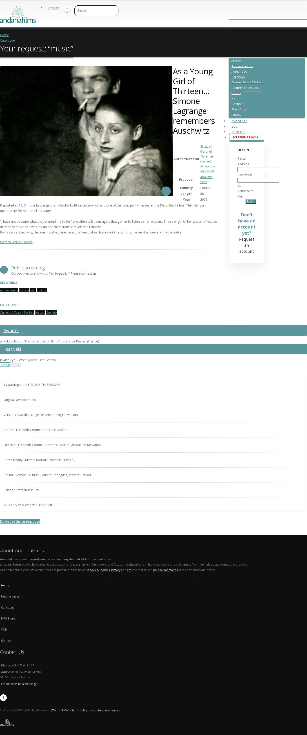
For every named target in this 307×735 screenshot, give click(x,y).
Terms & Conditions (65, 710)
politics (105, 570)
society (94, 570)
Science (236, 104)
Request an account (246, 245)
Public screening (28, 268)
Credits (16, 365)
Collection (238, 77)
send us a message (24, 684)
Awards (11, 330)
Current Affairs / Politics (247, 82)
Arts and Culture (242, 66)
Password (244, 175)
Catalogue (7, 40)
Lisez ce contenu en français (101, 710)
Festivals (12, 349)
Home (4, 35)
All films (236, 61)
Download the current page (20, 521)
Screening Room (245, 137)
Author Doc (239, 71)
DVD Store (239, 121)
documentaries (168, 570)
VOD (234, 127)
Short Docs (238, 109)
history (115, 570)
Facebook (67, 9)
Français (53, 8)
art (129, 570)
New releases (10, 596)
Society (236, 115)
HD (233, 98)
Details (5, 365)
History (236, 93)
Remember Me (245, 193)
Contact (238, 132)
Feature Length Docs (245, 88)
